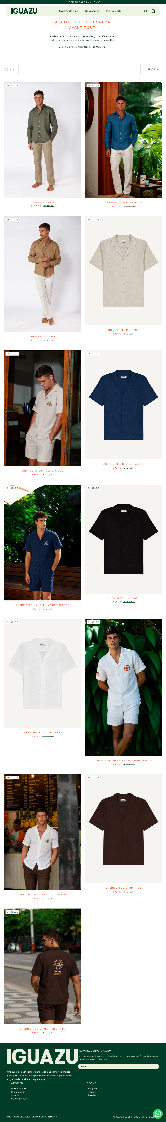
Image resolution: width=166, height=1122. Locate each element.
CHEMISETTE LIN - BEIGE (123, 330)
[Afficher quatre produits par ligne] (12, 69)
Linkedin (91, 1095)
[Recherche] (146, 11)
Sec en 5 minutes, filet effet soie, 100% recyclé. (83, 47)
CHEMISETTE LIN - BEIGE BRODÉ (42, 471)
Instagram (92, 1088)
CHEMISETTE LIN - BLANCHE (42, 732)
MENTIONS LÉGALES (18, 1116)
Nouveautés (92, 10)
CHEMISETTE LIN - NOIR (123, 598)
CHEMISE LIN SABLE (42, 336)
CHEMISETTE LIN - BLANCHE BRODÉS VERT (42, 895)
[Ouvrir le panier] (153, 11)
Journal (15, 1095)
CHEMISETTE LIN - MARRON (123, 888)
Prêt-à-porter (114, 10)
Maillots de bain (68, 10)
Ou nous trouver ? (20, 1098)
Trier (152, 69)
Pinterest (91, 1091)
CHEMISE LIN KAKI (42, 202)
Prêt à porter (18, 1091)
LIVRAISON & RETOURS (45, 1116)
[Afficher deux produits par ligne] (6, 69)
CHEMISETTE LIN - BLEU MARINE (123, 464)
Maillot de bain (19, 1088)
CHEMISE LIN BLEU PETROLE (123, 202)
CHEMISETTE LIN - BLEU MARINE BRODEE (42, 605)
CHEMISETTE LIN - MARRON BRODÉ (42, 1029)
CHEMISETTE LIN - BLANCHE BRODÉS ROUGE (124, 760)
